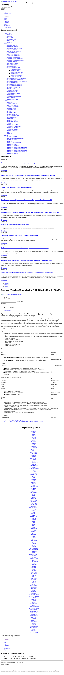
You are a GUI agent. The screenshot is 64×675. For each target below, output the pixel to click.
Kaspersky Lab (34, 486)
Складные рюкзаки (12, 90)
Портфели (10, 118)
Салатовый (33, 620)
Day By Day (33, 458)
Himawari (33, 483)
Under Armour (34, 561)
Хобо (8, 132)
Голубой (33, 591)
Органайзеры (11, 40)
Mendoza (33, 501)
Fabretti (34, 464)
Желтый (33, 593)
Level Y (34, 494)
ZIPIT (33, 576)
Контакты (7, 25)
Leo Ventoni (33, 492)
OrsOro (34, 518)
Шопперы (10, 133)
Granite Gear (33, 474)
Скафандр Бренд (33, 626)
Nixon (33, 512)
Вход (5, 12)
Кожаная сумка (11, 112)
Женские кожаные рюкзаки (15, 58)
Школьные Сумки (12, 153)
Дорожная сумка (12, 103)
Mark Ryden (33, 500)
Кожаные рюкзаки (12, 63)
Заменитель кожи (34, 594)
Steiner (34, 539)
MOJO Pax (34, 504)
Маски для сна (11, 39)
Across (34, 435)
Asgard (34, 438)
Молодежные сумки (13, 115)
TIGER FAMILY (33, 554)
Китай (34, 602)
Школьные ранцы (12, 144)
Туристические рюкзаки (14, 96)
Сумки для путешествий (14, 126)
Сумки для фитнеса (12, 127)
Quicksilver (34, 528)
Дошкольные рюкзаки (13, 55)
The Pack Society (33, 549)
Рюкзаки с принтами (16, 75)
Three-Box (34, 551)
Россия (34, 618)
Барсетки (9, 102)
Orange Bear (33, 516)
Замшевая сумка (11, 109)
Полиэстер (34, 614)
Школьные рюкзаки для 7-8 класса (17, 151)
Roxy (33, 533)
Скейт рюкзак (11, 88)
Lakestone (33, 491)
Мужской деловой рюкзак (14, 85)
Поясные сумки (11, 120)
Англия (34, 581)
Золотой (33, 599)
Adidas (34, 437)
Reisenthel (33, 531)
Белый (34, 584)
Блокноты (10, 34)
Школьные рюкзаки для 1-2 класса (17, 147)
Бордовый (34, 587)
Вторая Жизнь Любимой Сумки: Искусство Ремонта (16, 187)
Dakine (6, 286)
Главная (6, 16)
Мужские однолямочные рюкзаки (17, 81)
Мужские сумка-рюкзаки (14, 84)
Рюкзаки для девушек (17, 72)
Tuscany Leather (33, 558)
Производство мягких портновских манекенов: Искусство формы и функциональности (27, 260)
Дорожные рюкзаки (13, 54)
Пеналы (9, 42)
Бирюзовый (33, 585)
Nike (33, 510)
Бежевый (33, 582)
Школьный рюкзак (16, 76)
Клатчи (9, 111)
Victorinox (33, 564)
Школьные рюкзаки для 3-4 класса (17, 148)
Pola (33, 522)
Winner (34, 569)
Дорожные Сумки (12, 105)
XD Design (34, 572)
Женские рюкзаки (12, 61)
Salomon (33, 534)
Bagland (34, 443)
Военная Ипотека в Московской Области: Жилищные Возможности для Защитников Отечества (30, 212)
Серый (34, 623)
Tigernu (34, 555)
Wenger (34, 566)
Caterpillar (33, 455)
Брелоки (9, 36)
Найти (2, 9)
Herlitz (34, 480)
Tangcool (33, 546)
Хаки (33, 629)
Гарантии (6, 21)
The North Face (34, 548)
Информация (7, 310)
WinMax (33, 567)
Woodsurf (33, 570)
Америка (33, 579)
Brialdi (34, 450)
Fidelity (34, 467)
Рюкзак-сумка (15, 70)
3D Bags (33, 431)
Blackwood (34, 447)
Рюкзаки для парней (16, 73)
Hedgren (33, 479)
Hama (33, 477)
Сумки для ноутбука (13, 124)
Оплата (6, 24)
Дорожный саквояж (13, 106)
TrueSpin (33, 557)
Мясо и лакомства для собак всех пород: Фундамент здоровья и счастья (22, 163)
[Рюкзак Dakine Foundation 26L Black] (11, 294)
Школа (6, 135)
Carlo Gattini (33, 452)
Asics (33, 440)
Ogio (33, 515)
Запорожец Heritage (33, 596)
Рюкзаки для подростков (14, 142)
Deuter (34, 461)
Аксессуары (7, 33)
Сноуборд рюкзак (12, 91)
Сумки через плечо (12, 130)
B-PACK (33, 441)
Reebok (34, 530)
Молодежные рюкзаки (13, 67)
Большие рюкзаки (12, 45)
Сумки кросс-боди (12, 129)
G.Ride (34, 471)
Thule (33, 552)
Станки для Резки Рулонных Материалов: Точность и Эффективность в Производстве (27, 272)
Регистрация (7, 13)
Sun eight (33, 542)
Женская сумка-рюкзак (13, 57)
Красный (33, 605)
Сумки (6, 100)
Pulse (33, 525)
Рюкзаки (6, 43)
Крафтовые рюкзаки (13, 64)
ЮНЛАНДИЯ (34, 632)
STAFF (34, 537)
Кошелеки (10, 37)
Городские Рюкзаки (12, 46)
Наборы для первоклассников (15, 138)
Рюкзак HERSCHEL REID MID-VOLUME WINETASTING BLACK (23, 422)
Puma (33, 527)
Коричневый (33, 603)
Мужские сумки (11, 117)
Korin (33, 489)
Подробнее (4, 170)
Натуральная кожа (33, 606)
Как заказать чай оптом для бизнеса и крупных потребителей (19, 235)
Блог (5, 19)
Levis (33, 495)
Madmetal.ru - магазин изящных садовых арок (15, 224)
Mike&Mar (34, 503)
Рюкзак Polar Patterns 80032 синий (13, 420)
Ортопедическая (33, 611)
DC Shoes (33, 459)
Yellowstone (33, 573)
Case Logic (34, 453)
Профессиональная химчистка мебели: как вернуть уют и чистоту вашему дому (25, 248)
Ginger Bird (33, 473)
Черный (33, 630)
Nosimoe (33, 513)
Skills (33, 536)
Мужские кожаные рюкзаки (15, 79)
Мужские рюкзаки (12, 82)
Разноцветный (34, 615)
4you (33, 432)
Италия (34, 600)
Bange (33, 444)
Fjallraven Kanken (34, 468)
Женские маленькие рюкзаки (15, 60)
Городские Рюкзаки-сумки (14, 48)
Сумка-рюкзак (11, 94)
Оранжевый (33, 609)
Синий (34, 624)
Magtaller (33, 498)
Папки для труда (12, 139)
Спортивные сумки (12, 121)
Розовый (33, 617)
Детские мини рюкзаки (14, 51)
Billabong (33, 446)
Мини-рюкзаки (11, 66)
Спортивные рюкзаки (13, 93)
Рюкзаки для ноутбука (13, 87)
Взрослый (33, 588)
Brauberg (33, 449)
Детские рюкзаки (12, 52)
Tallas (33, 545)
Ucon (33, 560)
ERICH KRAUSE (34, 462)
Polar (33, 524)
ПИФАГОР (33, 612)
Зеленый (33, 597)
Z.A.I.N (34, 575)
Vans (33, 563)
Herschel (33, 482)
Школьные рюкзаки (13, 145)
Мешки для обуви (12, 114)
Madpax (34, 497)
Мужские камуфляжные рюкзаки (16, 78)
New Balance (33, 509)
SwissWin (33, 543)
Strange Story (33, 540)
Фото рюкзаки (11, 97)
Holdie (34, 485)
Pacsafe (34, 519)
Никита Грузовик (34, 608)
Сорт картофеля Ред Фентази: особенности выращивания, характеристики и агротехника (28, 175)
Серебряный (33, 621)
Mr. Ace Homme (33, 507)
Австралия (34, 578)
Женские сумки (11, 108)
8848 (33, 434)
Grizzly (34, 476)
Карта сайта (7, 27)
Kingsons (33, 488)
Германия (33, 590)
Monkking (33, 506)
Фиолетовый (33, 627)
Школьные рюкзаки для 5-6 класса (17, 150)
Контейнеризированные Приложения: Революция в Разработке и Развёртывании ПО (26, 200)
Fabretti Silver (33, 465)
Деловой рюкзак (12, 49)
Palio (33, 521)
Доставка (6, 22)
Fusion (34, 470)
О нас (5, 18)
